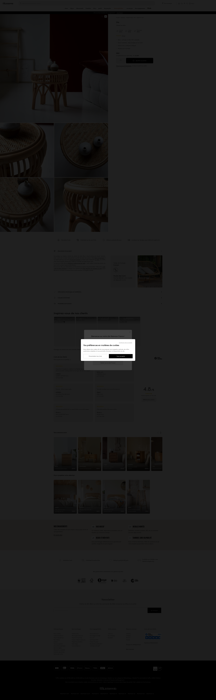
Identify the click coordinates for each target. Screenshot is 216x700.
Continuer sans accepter (125, 342)
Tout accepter (121, 356)
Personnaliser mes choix (95, 356)
